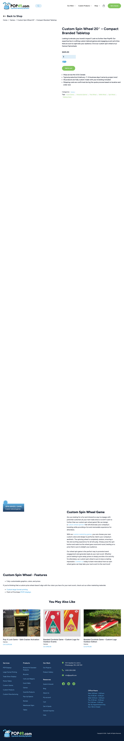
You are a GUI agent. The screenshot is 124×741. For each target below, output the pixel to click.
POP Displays (7, 667)
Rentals (25, 701)
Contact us (79, 562)
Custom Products (8, 690)
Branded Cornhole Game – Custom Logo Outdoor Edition (100, 640)
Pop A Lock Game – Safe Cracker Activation (21, 639)
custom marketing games (82, 534)
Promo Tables (7, 681)
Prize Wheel (93, 94)
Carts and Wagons (29, 679)
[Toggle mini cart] (104, 6)
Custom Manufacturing (10, 694)
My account (47, 697)
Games (12, 20)
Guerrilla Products (29, 692)
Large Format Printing (10, 672)
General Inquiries (48, 711)
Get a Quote (114, 6)
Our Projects (47, 667)
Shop (96, 6)
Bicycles (26, 674)
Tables (25, 710)
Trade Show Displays (9, 676)
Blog (44, 688)
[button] (5, 502)
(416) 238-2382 (70, 670)
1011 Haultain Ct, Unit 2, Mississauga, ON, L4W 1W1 (73, 664)
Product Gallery (48, 672)
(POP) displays (25, 592)
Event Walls (27, 683)
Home (5, 20)
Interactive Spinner (81, 94)
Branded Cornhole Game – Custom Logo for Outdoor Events (61, 640)
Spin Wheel (112, 94)
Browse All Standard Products (29, 669)
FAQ (44, 715)
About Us (46, 693)
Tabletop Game (67, 97)
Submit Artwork (48, 684)
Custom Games (8, 685)
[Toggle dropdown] (91, 5)
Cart (44, 702)
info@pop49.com (71, 675)
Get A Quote (47, 706)
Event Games (70, 94)
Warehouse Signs (28, 705)
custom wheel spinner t (76, 525)
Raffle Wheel (102, 94)
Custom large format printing (17, 590)
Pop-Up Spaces (28, 696)
